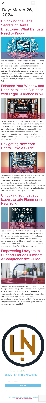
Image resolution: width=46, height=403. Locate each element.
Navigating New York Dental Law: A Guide (18, 146)
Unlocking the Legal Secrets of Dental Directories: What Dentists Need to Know (22, 27)
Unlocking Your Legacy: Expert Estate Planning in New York (21, 199)
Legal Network (28, 398)
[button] (33, 3)
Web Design (22, 398)
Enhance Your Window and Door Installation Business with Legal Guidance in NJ (22, 90)
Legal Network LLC (31, 397)
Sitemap (16, 398)
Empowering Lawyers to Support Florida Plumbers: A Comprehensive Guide (22, 255)
